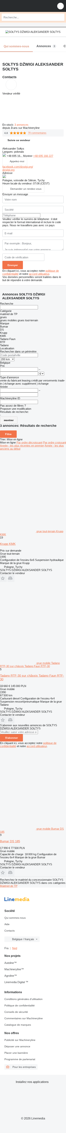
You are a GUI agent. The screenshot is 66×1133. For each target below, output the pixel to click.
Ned (14, 948)
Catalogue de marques (17, 1024)
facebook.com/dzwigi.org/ (17, 166)
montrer (9, 420)
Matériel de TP (8, 886)
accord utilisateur (39, 273)
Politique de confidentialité (19, 1005)
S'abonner (11, 737)
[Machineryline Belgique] (25, 6)
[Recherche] (60, 17)
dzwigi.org (8, 169)
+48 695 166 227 (43, 155)
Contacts (9, 930)
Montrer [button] (28, 155)
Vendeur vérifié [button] (11, 93)
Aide (7, 924)
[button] (60, 6)
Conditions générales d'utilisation (23, 999)
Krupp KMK (8, 544)
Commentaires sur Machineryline (23, 1018)
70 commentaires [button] (37, 133)
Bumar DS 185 (10, 841)
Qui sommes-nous (15, 917)
